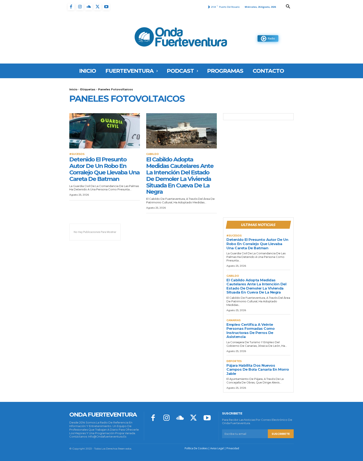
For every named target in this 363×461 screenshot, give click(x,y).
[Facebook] (71, 7)
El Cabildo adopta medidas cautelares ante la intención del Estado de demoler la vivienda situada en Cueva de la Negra (179, 175)
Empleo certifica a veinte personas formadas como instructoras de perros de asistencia (250, 330)
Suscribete (281, 433)
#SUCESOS (76, 154)
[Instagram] (79, 7)
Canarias (233, 320)
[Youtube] (106, 7)
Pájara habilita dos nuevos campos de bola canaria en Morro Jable (257, 369)
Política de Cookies (196, 448)
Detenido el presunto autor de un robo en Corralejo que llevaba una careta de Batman (104, 169)
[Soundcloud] (88, 7)
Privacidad (232, 448)
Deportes (234, 361)
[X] (97, 7)
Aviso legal (217, 448)
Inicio (73, 89)
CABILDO (152, 154)
